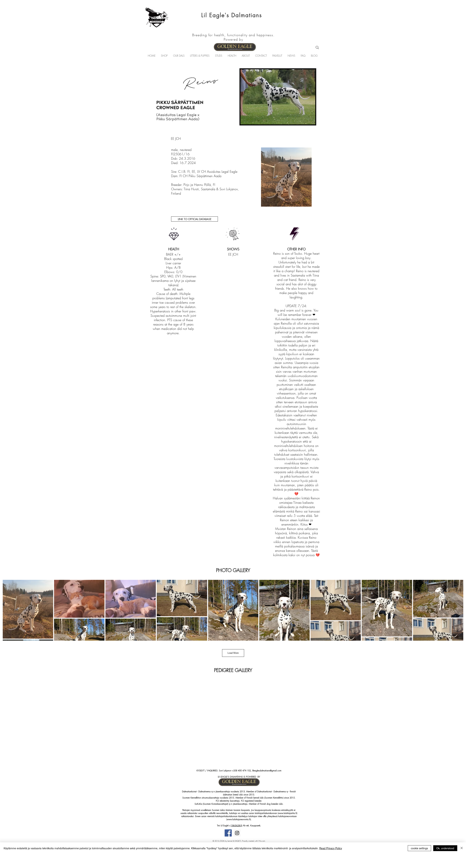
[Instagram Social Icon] (237, 833)
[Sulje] (461, 848)
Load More (233, 653)
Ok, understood (445, 848)
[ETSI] (317, 47)
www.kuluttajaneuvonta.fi (238, 819)
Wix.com (261, 841)
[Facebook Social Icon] (228, 833)
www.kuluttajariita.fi (287, 813)
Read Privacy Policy (330, 848)
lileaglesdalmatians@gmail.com (266, 770)
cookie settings (419, 848)
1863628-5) (236, 825)
